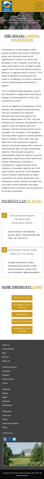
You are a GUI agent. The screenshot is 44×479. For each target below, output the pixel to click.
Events (5, 383)
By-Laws (5, 357)
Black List (6, 361)
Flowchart (6, 389)
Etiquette (5, 375)
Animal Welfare (8, 349)
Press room (6, 415)
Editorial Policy (8, 379)
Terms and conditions (10, 423)
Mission (5, 393)
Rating (4, 419)
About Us (5, 345)
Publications (7, 411)
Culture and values (9, 367)
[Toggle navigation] (39, 6)
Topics (4, 427)
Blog (4, 353)
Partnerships (7, 405)
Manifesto (6, 401)
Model (4, 397)
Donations (6, 371)
